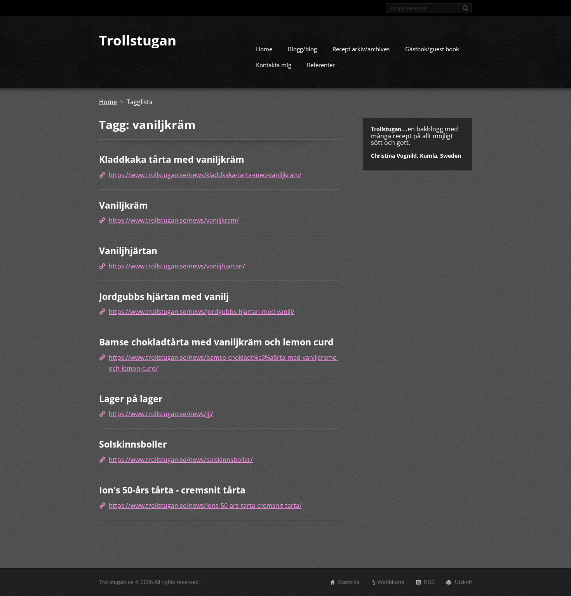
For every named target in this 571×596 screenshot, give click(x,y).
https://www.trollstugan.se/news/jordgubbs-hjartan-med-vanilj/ (201, 311)
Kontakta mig (273, 65)
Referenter (321, 65)
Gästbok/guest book (432, 49)
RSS (429, 582)
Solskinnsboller (133, 444)
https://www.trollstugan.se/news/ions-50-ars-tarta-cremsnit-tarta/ (205, 505)
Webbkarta (391, 582)
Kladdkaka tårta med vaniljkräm (171, 159)
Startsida (349, 582)
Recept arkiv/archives (361, 49)
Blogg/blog (302, 49)
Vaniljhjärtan (128, 250)
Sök (465, 8)
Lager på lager (130, 398)
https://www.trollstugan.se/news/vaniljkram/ (174, 220)
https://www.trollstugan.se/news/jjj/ (161, 414)
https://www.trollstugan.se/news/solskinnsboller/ (181, 459)
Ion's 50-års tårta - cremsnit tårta (172, 490)
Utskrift (463, 582)
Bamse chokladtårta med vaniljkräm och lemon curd (216, 342)
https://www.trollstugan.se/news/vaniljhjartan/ (177, 266)
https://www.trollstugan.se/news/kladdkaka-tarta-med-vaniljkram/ (205, 175)
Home (264, 49)
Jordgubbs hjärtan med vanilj (164, 296)
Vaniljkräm (123, 205)
